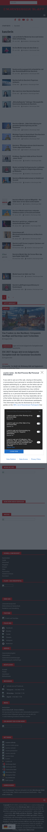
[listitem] (23, 411)
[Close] (43, 373)
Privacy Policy (36, 459)
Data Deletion (11, 459)
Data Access (23, 459)
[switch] (38, 416)
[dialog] (23, 416)
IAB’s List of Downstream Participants (26, 405)
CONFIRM (14, 451)
